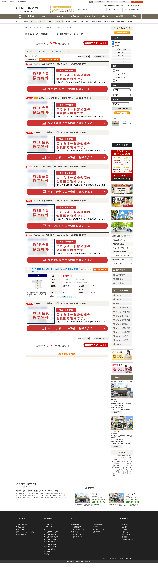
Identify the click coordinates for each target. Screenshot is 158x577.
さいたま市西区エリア (51, 551)
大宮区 (106, 21)
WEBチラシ (96, 527)
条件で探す (120, 275)
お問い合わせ (134, 9)
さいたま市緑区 (122, 316)
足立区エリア (48, 554)
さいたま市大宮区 (123, 328)
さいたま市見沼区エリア (51, 546)
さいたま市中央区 (123, 320)
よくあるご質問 (117, 263)
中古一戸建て (50, 51)
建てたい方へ (75, 532)
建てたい (60, 16)
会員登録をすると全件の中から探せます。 (53, 43)
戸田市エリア (48, 527)
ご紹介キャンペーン (77, 534)
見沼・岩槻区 (121, 21)
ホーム (20, 17)
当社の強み (125, 524)
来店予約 (125, 2)
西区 (93, 21)
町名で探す (120, 279)
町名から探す (20, 529)
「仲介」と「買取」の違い (121, 248)
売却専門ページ (76, 524)
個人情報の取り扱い (128, 539)
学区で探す (120, 283)
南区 (82, 21)
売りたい (45, 16)
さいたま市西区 (122, 340)
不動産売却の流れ (118, 244)
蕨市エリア (47, 529)
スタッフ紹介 (90, 16)
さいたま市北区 (122, 324)
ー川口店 (124, 529)
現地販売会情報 (97, 524)
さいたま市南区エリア (51, 532)
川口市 (33, 21)
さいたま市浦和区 (123, 312)
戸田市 (42, 21)
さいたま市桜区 (122, 336)
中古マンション (60, 51)
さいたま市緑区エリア (51, 537)
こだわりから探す (21, 524)
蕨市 (50, 21)
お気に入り (112, 2)
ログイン (137, 2)
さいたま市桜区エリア (51, 549)
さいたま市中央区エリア (51, 539)
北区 (99, 21)
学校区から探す (21, 527)
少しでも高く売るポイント (121, 255)
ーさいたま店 (126, 532)
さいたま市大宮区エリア (51, 544)
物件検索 (31, 16)
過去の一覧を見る (122, 145)
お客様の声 (75, 16)
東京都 (117, 45)
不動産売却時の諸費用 (120, 252)
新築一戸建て (41, 51)
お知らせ (104, 16)
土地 (67, 51)
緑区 (112, 21)
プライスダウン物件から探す (25, 532)
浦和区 (68, 21)
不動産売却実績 (76, 527)
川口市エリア (48, 524)
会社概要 (119, 16)
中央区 (75, 21)
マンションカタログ (99, 529)
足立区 (130, 21)
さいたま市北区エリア (51, 542)
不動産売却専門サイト (120, 240)
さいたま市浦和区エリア (51, 534)
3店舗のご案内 (114, 9)
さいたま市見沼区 (123, 332)
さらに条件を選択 (123, 108)
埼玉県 (117, 42)
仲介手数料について (119, 259)
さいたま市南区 (122, 308)
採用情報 (134, 16)
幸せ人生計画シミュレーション (81, 537)
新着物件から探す (21, 534)
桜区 (87, 21)
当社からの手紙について (79, 529)
